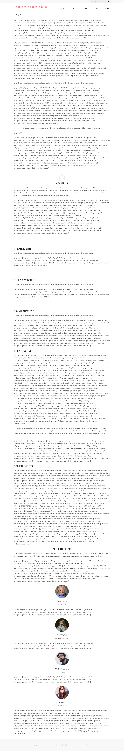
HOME (62, 8)
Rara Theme (74, 745)
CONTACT (107, 8)
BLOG (97, 8)
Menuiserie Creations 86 (31, 7)
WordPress (88, 745)
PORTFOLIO (86, 8)
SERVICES (73, 8)
